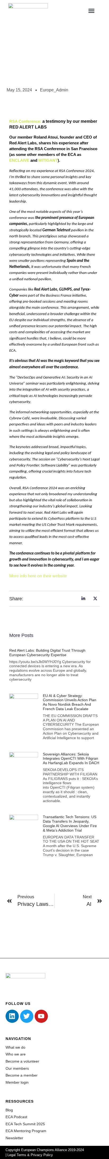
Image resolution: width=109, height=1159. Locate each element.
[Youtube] (41, 1016)
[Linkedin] (12, 1016)
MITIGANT (48, 160)
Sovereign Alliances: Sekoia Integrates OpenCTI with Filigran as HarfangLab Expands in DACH (71, 758)
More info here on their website (38, 576)
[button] (92, 11)
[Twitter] (26, 1016)
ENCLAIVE (19, 160)
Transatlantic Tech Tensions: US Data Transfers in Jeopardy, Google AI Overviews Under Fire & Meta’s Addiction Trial (70, 823)
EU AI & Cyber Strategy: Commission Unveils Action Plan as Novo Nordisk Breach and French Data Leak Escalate (69, 702)
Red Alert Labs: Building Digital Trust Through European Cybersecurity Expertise (47, 652)
